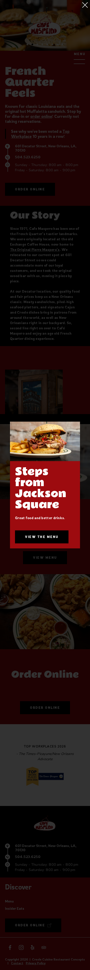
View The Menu (41, 537)
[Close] (85, 5)
